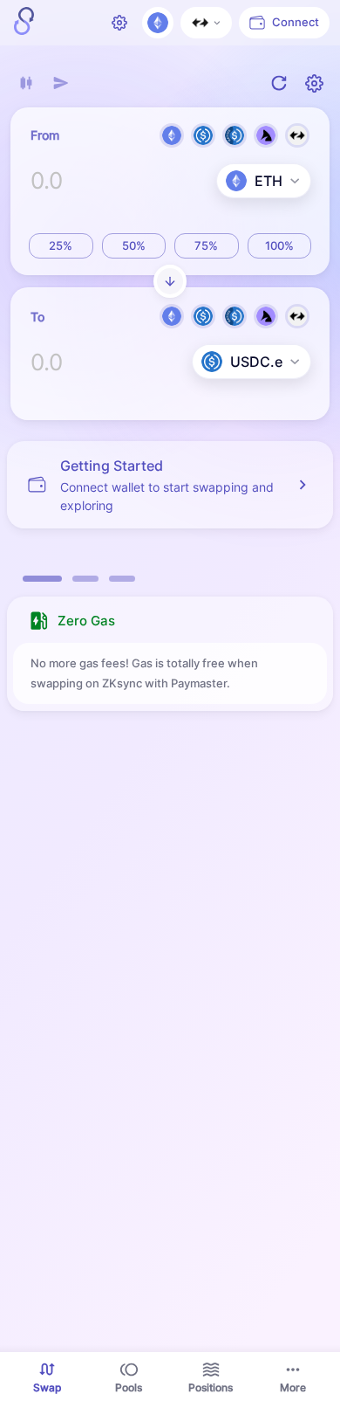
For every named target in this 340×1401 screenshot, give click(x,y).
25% (60, 245)
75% (206, 245)
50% (134, 245)
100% (279, 245)
